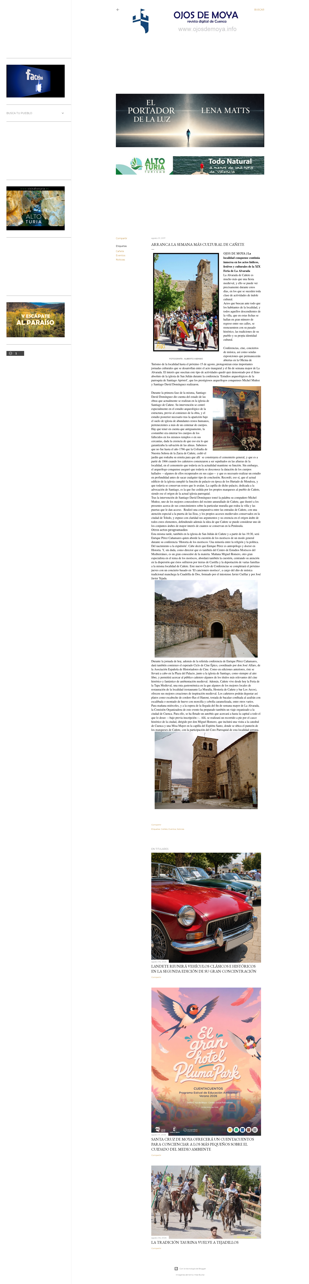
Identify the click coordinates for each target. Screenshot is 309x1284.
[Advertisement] (187, 59)
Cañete (120, 251)
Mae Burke (199, 1275)
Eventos (120, 255)
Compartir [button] (121, 238)
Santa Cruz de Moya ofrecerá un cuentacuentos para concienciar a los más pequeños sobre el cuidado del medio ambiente (202, 1144)
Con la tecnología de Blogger (192, 1268)
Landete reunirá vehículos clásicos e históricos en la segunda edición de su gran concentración (203, 969)
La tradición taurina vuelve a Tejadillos (195, 1242)
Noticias (120, 259)
